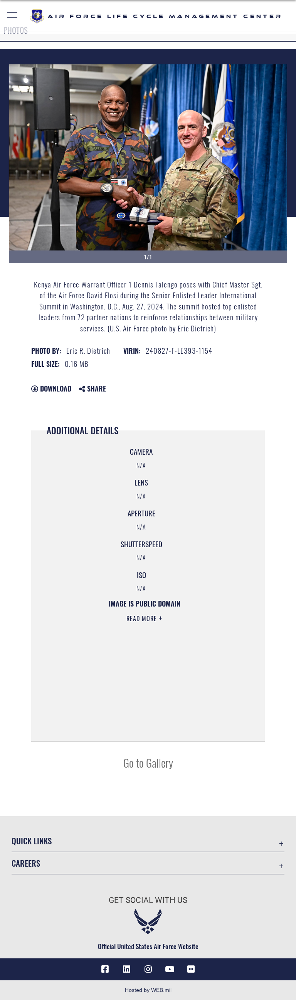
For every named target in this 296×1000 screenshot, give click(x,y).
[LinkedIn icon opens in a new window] (126, 969)
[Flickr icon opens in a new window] (191, 969)
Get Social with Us (148, 900)
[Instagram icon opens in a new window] (148, 969)
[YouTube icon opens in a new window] (169, 969)
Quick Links (32, 841)
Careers (26, 863)
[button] (12, 16)
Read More (142, 618)
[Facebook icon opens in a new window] (105, 969)
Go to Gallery (148, 762)
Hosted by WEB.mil (148, 990)
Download (54, 388)
